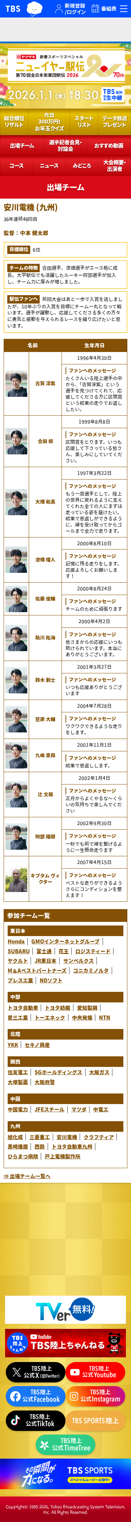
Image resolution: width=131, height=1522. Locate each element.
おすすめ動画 (108, 145)
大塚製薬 (18, 1082)
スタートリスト (84, 122)
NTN (104, 1017)
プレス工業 (20, 980)
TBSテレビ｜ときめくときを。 (13, 9)
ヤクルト (18, 960)
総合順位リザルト (14, 122)
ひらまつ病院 (23, 1156)
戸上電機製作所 (62, 1156)
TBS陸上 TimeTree (65, 1445)
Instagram (95, 1396)
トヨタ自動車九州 (72, 1146)
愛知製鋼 (87, 1007)
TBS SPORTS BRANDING (65, 1474)
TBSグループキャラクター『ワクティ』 (34, 8)
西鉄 (40, 1146)
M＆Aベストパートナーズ (37, 970)
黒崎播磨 (18, 1146)
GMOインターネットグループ (65, 941)
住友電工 (18, 1072)
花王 (64, 951)
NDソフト (51, 980)
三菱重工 (39, 1137)
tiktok (36, 1421)
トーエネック (50, 1017)
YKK (13, 1045)
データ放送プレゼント (114, 122)
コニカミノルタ (91, 970)
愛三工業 (18, 1017)
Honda (16, 941)
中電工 (100, 1109)
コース (16, 165)
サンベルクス (78, 960)
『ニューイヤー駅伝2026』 (65, 74)
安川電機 (67, 1137)
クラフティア (99, 1137)
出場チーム (22, 145)
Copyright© (17, 1507)
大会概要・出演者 (114, 166)
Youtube (65, 1343)
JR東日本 (45, 960)
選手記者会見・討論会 (65, 146)
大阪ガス (99, 1072)
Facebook (36, 1396)
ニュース (49, 165)
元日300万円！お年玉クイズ (49, 121)
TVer (65, 1310)
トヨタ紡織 (57, 1007)
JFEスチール (49, 1109)
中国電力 (18, 1109)
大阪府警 (45, 1082)
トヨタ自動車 (23, 1007)
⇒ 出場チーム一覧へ (27, 1176)
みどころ (82, 165)
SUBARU (19, 951)
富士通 (44, 951)
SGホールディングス (58, 1072)
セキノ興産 (37, 1045)
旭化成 (15, 1137)
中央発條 (82, 1017)
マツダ (79, 1109)
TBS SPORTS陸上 (95, 1421)
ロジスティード (93, 951)
